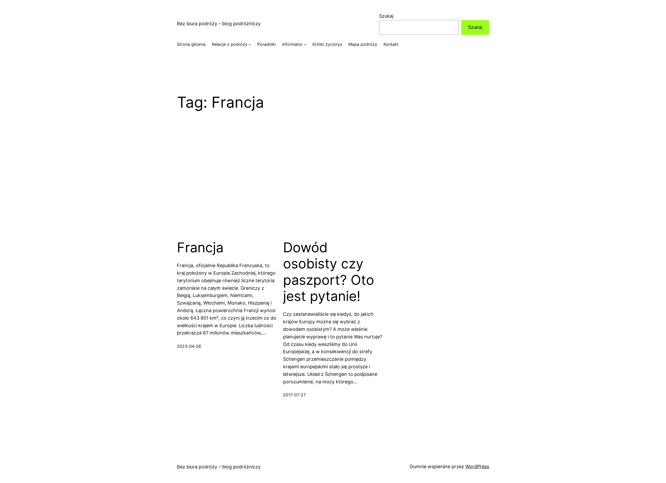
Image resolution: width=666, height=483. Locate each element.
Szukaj (386, 16)
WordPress (477, 466)
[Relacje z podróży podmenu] (249, 44)
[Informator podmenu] (305, 44)
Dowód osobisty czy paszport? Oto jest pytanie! (328, 272)
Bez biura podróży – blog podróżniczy (219, 23)
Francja (200, 248)
